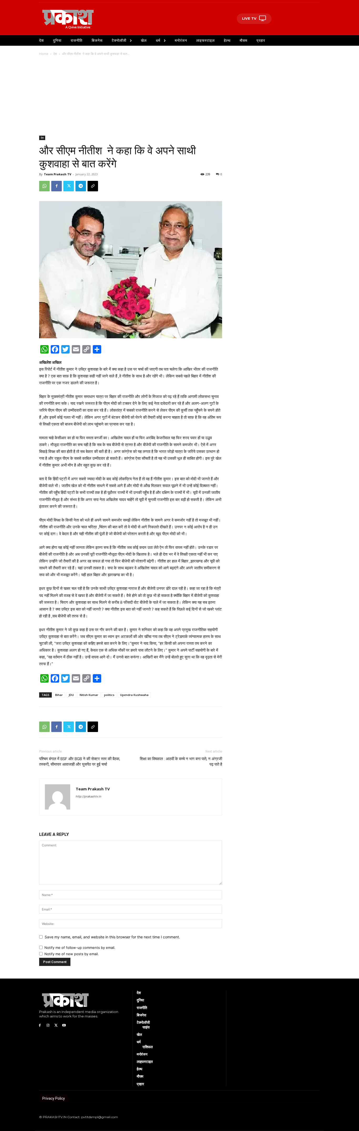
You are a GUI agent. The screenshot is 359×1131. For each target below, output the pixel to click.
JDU (71, 695)
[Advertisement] (179, 96)
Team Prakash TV (57, 174)
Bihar (59, 695)
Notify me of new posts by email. (71, 954)
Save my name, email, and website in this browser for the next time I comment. (112, 937)
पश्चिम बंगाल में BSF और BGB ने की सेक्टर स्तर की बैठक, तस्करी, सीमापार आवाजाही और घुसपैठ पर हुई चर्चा (79, 761)
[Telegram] (80, 186)
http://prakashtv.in (88, 796)
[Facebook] (56, 186)
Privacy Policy (53, 1098)
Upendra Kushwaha (134, 695)
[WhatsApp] (44, 186)
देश (55, 54)
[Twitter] (68, 186)
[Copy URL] (93, 186)
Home (43, 54)
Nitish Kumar (89, 695)
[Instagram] (48, 1025)
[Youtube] (64, 1025)
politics (109, 695)
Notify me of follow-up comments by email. (79, 947)
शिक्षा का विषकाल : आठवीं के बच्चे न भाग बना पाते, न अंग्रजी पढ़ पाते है (181, 761)
